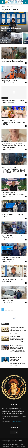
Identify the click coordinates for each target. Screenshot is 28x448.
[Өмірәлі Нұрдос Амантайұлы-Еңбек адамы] (14, 271)
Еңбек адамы (4, 23)
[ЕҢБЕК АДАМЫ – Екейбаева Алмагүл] (14, 206)
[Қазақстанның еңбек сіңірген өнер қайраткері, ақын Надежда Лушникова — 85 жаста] (14, 135)
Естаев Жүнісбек (7, 301)
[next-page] (12, 309)
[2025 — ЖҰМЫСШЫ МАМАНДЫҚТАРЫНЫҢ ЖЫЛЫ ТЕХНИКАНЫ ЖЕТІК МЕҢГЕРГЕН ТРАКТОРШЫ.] (14, 159)
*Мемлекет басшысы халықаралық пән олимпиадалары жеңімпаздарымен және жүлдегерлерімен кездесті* (17, 360)
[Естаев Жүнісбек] (14, 292)
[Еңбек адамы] (11, 38)
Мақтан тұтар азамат (9, 81)
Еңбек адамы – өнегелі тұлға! (12, 100)
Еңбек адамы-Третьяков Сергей (13, 61)
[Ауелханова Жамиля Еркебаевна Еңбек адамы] (14, 22)
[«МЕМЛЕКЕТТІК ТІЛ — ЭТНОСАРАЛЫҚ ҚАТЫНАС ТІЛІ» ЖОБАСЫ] (14, 112)
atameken (3, 63)
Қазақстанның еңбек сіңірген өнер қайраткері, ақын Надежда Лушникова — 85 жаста (13, 145)
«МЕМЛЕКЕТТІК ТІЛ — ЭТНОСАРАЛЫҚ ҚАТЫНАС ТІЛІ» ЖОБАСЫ (13, 122)
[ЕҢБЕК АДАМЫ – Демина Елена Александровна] (14, 227)
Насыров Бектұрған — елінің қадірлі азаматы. (11, 258)
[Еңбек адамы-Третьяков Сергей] (14, 53)
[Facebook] (12, 432)
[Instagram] (16, 432)
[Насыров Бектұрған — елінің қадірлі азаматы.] (14, 249)
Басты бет (3, 6)
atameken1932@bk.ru (18, 421)
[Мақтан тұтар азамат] (14, 72)
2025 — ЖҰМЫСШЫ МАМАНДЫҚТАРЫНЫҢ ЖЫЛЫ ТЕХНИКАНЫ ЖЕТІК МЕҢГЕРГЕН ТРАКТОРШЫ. (13, 170)
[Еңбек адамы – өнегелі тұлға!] (14, 92)
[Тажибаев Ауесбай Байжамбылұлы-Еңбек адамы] (14, 184)
